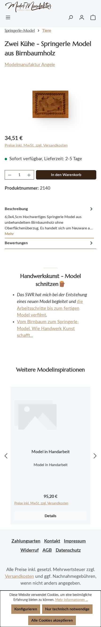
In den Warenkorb (66, 175)
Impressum (75, 541)
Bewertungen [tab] (16, 243)
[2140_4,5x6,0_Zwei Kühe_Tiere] (50, 104)
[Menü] (8, 17)
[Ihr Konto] (81, 17)
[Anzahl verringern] (10, 175)
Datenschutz (68, 550)
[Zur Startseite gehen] (26, 7)
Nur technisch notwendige (67, 609)
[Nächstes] (95, 455)
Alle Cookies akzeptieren (52, 620)
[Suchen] (70, 17)
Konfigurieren (25, 609)
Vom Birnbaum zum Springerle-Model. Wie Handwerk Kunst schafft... (48, 329)
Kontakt (52, 541)
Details (50, 516)
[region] (50, 104)
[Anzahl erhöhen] (29, 175)
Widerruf (29, 550)
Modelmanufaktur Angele (30, 65)
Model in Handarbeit (50, 452)
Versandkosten (19, 576)
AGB (47, 550)
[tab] (49, 221)
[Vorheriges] (5, 455)
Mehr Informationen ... (71, 600)
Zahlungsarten (26, 541)
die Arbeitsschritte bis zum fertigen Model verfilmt (50, 309)
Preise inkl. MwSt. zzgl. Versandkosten (36, 145)
